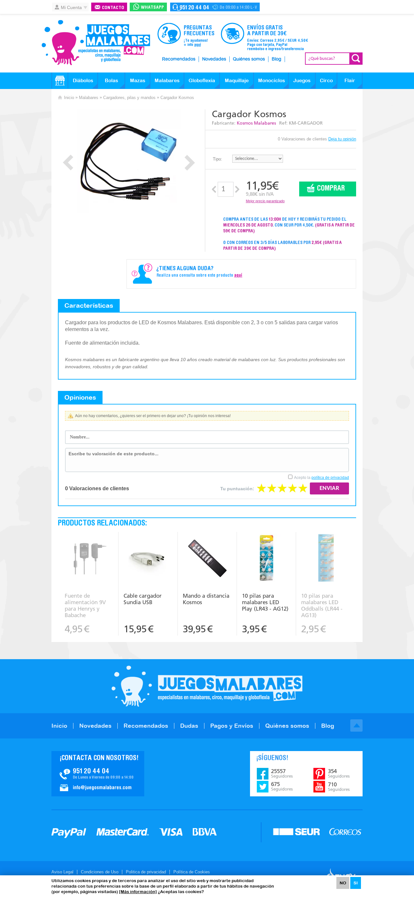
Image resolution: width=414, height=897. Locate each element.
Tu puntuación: (237, 488)
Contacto (113, 8)
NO (343, 882)
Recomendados (178, 59)
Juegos (301, 80)
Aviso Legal (62, 871)
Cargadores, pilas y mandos (129, 97)
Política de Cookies (191, 871)
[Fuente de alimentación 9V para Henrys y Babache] (89, 559)
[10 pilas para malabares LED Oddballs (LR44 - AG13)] (326, 559)
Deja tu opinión (342, 139)
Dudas (189, 725)
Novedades (214, 59)
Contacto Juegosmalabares (215, 7)
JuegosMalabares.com (95, 42)
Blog (276, 59)
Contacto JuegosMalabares (97, 773)
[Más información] (138, 891)
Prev (68, 163)
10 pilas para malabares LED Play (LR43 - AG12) (265, 602)
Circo (326, 80)
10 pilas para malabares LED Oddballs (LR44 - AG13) (322, 605)
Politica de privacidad (146, 871)
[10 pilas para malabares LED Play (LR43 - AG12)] (266, 559)
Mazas (137, 80)
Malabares (167, 80)
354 (339, 773)
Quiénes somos (249, 59)
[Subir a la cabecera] (356, 725)
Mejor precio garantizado (265, 201)
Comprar (331, 189)
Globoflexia (202, 80)
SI (356, 882)
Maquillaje (237, 80)
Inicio (69, 97)
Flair (349, 80)
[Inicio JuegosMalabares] (59, 80)
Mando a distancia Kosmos (206, 598)
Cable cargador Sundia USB (143, 598)
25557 (282, 773)
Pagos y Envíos (231, 725)
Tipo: (217, 159)
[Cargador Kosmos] (129, 161)
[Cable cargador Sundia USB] (148, 559)
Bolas (111, 80)
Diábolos (83, 80)
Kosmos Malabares (256, 123)
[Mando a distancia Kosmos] (207, 559)
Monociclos (271, 80)
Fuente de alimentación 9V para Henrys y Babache (85, 605)
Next (189, 163)
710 (339, 787)
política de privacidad (330, 477)
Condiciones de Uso (99, 871)
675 (282, 786)
